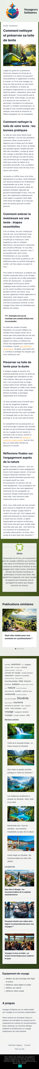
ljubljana (16, 684)
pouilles (18, 691)
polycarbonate (9, 691)
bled (12, 667)
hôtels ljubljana (19, 678)
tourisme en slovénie (12, 706)
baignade (7, 667)
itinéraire (27, 681)
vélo (28, 715)
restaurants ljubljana (21, 694)
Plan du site (19, 1049)
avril (23, 664)
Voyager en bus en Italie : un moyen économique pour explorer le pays (19, 956)
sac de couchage (10, 698)
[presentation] (19, 620)
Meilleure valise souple (15, 991)
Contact (27, 1045)
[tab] (15, 648)
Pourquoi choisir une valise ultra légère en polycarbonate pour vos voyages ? (19, 924)
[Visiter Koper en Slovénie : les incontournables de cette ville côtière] (20, 843)
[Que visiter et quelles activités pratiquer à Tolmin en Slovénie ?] (20, 757)
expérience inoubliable (22, 675)
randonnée (10, 694)
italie (21, 681)
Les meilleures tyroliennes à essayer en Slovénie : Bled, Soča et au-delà (20, 799)
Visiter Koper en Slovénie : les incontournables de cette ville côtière (19, 858)
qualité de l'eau (27, 691)
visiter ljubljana (15, 708)
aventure (15, 664)
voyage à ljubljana (19, 715)
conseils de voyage (12, 673)
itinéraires (8, 684)
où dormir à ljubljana (21, 688)
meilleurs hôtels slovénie (27, 684)
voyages (9, 715)
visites (24, 708)
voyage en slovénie (21, 712)
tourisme (18, 702)
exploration (9, 675)
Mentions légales (15, 1045)
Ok (20, 1066)
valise (7, 708)
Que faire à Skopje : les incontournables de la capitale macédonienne (18, 892)
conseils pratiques (27, 673)
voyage (9, 711)
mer (6, 688)
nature (11, 687)
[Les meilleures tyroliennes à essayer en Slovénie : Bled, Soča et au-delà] (20, 784)
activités (7, 664)
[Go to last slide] (5, 628)
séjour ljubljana (8, 702)
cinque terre (19, 670)
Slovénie (22, 698)
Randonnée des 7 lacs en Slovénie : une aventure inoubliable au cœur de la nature (20, 829)
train (22, 705)
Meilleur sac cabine (13, 988)
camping (24, 667)
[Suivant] (33, 628)
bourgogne (17, 667)
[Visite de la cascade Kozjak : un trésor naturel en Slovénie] (20, 731)
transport (28, 705)
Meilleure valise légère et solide (18, 985)
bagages (28, 664)
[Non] (37, 1062)
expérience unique (9, 678)
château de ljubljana (10, 670)
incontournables (11, 681)
